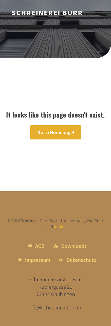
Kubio (59, 226)
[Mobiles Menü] (97, 12)
